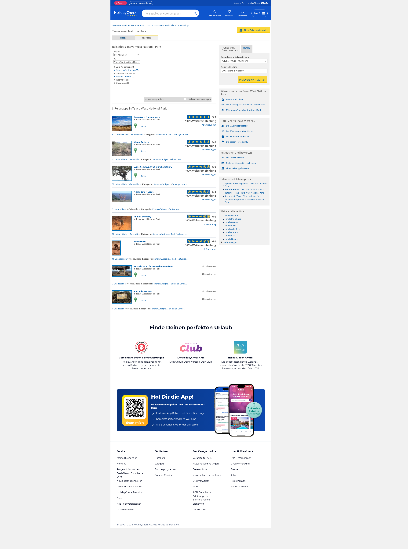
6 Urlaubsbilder (119, 209)
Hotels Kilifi (230, 235)
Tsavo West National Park (165, 25)
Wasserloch (140, 241)
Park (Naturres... (182, 134)
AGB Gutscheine (202, 492)
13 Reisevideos (136, 134)
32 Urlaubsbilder (119, 184)
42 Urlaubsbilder (119, 159)
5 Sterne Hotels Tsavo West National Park (244, 189)
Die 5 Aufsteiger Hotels (237, 125)
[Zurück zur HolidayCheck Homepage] (125, 13)
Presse (234, 469)
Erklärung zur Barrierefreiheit (201, 498)
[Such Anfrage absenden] (195, 13)
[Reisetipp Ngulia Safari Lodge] (122, 201)
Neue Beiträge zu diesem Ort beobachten (245, 104)
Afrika (126, 25)
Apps (119, 498)
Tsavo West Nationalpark (147, 117)
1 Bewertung (210, 224)
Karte (143, 126)
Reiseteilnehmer (229, 67)
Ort (115, 59)
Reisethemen (238, 480)
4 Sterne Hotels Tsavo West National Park (244, 192)
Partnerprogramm (165, 469)
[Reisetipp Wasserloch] (116, 254)
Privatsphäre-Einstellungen (208, 475)
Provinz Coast (144, 25)
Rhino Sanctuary (142, 216)
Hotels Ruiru (230, 225)
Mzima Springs (141, 142)
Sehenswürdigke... (164, 134)
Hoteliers (160, 458)
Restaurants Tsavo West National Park (243, 196)
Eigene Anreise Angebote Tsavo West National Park (246, 185)
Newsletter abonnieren (129, 480)
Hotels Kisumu (231, 232)
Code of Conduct (164, 475)
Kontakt (237, 3)
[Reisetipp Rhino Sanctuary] (122, 229)
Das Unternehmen (241, 458)
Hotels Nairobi (231, 215)
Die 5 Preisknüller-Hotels (237, 136)
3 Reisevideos (134, 184)
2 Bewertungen (209, 199)
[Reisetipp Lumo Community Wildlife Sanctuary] (122, 180)
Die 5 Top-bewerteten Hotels (239, 131)
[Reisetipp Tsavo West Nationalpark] (122, 130)
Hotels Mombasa (233, 218)
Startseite (116, 25)
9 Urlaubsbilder (119, 283)
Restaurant (174, 209)
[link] (214, 13)
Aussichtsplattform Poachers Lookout (153, 266)
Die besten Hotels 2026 (237, 141)
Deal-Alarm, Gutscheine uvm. (130, 475)
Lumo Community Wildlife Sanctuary (153, 166)
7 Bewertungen (209, 124)
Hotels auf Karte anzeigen (198, 99)
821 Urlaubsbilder (120, 134)
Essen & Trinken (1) (125, 76)
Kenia (133, 25)
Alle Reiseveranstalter (129, 503)
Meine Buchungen (127, 458)
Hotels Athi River (232, 228)
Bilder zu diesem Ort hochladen (241, 163)
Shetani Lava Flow (143, 291)
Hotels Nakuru (231, 222)
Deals (119, 3)
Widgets (159, 463)
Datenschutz (200, 469)
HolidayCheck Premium (130, 492)
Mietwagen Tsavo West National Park (243, 110)
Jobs (233, 475)
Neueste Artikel (239, 486)
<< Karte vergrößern (154, 99)
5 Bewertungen (209, 149)
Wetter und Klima (234, 99)
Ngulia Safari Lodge (144, 191)
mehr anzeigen (230, 242)
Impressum (199, 509)
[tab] (229, 49)
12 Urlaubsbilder (119, 234)
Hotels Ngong (231, 238)
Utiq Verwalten (201, 480)
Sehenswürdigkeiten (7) (127, 70)
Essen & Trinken (159, 209)
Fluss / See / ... (177, 159)
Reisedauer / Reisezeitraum (235, 57)
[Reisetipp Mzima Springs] (122, 155)
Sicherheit (198, 503)
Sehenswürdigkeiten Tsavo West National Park (244, 200)
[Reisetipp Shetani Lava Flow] (122, 302)
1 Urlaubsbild (118, 308)
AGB (195, 486)
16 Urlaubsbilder (119, 258)
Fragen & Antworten (128, 469)
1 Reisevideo (134, 159)
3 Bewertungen (209, 174)
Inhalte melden (125, 509)
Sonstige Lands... (180, 184)
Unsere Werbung (240, 463)
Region (116, 51)
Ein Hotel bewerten (235, 157)
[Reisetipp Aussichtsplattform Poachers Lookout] (122, 275)
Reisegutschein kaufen (129, 486)
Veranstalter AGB (202, 458)
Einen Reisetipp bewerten (256, 30)
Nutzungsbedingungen (206, 463)
